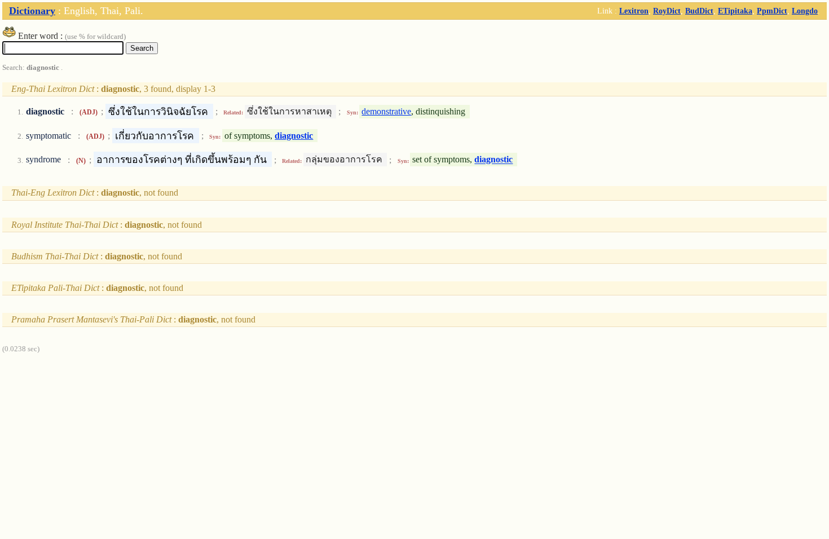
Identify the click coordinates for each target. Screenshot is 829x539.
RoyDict (667, 10)
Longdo (805, 10)
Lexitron (634, 10)
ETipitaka (735, 10)
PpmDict (772, 10)
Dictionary (32, 10)
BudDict (699, 10)
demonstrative (386, 111)
